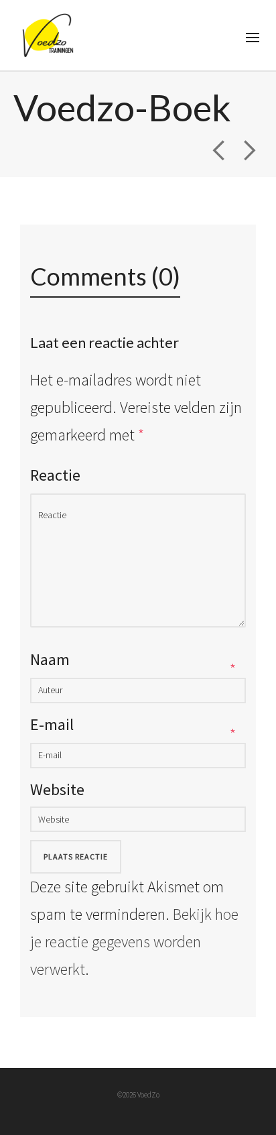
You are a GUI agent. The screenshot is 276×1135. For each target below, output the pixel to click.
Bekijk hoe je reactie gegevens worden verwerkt (134, 941)
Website (57, 789)
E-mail (52, 724)
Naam (50, 659)
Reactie (55, 475)
